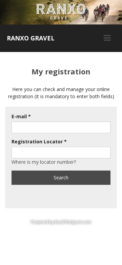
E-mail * (21, 116)
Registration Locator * (39, 141)
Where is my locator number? (44, 162)
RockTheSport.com (73, 222)
